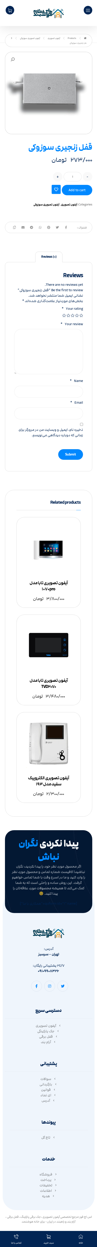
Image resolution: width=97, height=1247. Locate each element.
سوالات (45, 1078)
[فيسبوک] (36, 986)
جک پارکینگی (45, 1031)
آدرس (46, 1100)
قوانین (46, 1089)
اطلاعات (46, 1190)
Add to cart (77, 190)
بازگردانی (45, 1084)
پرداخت (45, 1179)
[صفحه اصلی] (85, 38)
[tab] (48, 257)
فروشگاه (45, 1174)
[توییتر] (62, 986)
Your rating (72, 308)
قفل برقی (46, 1036)
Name (76, 380)
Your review (71, 324)
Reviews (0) (49, 257)
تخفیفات (45, 1185)
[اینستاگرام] (49, 986)
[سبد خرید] (10, 9)
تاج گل (45, 1137)
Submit (70, 454)
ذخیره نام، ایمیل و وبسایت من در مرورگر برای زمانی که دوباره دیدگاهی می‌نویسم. (50, 432)
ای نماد (45, 1095)
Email (76, 402)
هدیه (46, 1196)
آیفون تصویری (69, 205)
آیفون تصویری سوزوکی (46, 205)
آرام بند (46, 1042)
